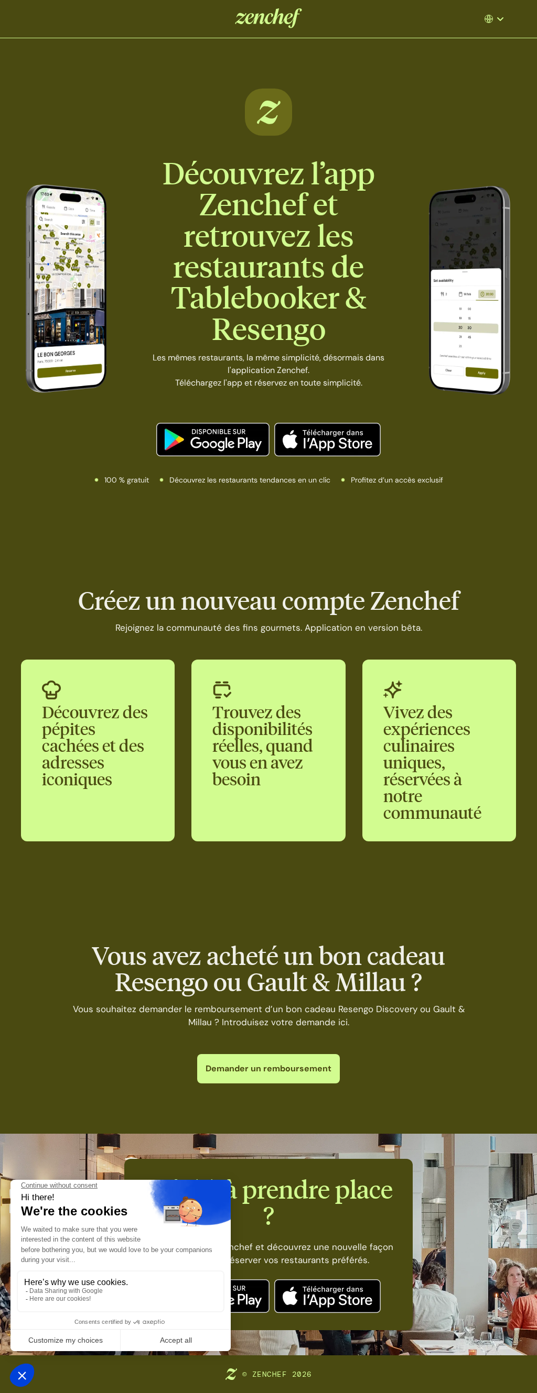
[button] (495, 19)
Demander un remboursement (268, 1068)
